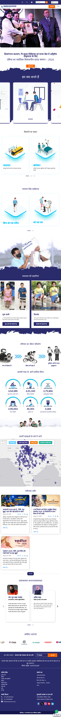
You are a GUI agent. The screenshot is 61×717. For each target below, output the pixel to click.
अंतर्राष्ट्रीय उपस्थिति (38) (45, 442)
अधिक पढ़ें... (5, 527)
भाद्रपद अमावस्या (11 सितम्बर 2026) (45, 699)
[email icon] (31, 2)
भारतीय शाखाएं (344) (23, 442)
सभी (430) (12, 442)
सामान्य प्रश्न (4, 682)
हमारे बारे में (3, 674)
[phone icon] (27, 2)
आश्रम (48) (34, 442)
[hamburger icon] (58, 6)
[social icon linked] (27, 514)
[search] (47, 2)
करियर (2, 680)
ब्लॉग (2, 688)
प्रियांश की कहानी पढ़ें (41, 324)
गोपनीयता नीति (4, 684)
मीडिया (2, 676)
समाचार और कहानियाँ (5, 678)
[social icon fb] (22, 514)
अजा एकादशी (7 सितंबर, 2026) (43, 696)
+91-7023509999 (8, 699)
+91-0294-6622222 (8, 696)
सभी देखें (30, 573)
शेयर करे (19, 514)
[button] (2, 38)
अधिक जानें (30, 65)
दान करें (51, 6)
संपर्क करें (3, 686)
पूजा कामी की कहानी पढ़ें (11, 324)
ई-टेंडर (2, 690)
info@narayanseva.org (9, 701)
